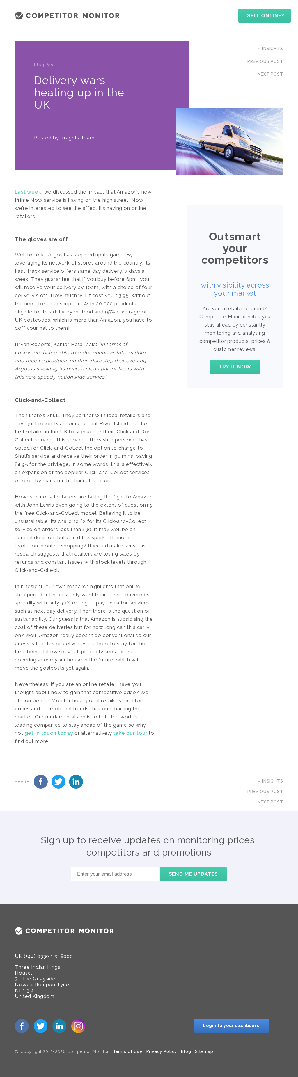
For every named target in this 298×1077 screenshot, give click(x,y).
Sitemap (204, 1051)
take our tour (130, 733)
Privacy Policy (161, 1051)
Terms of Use (127, 1051)
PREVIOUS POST (265, 61)
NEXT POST (270, 74)
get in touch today (49, 733)
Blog (186, 1051)
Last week (28, 192)
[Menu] (225, 14)
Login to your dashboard (231, 1025)
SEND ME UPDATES (193, 874)
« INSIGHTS (270, 48)
